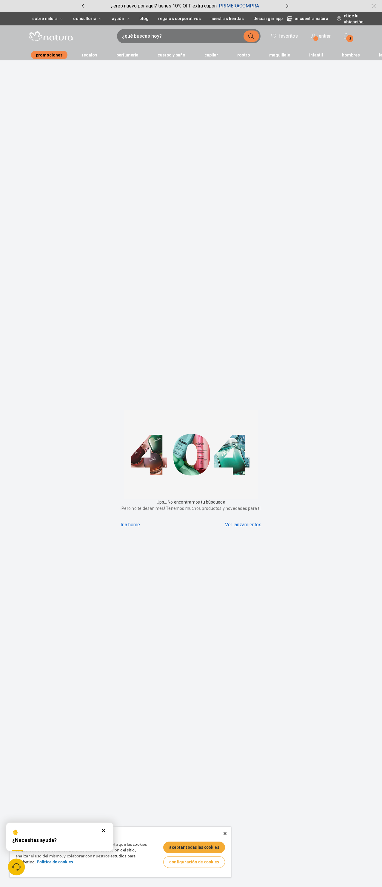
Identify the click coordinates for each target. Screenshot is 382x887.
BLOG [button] (143, 18)
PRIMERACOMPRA (239, 6)
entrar (323, 37)
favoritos (288, 36)
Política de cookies (55, 862)
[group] (185, 6)
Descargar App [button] (268, 18)
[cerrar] (373, 6)
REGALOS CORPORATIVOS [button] (179, 18)
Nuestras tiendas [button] (227, 18)
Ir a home (130, 524)
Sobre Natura (45, 18)
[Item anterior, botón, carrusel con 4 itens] (82, 6)
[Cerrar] (225, 833)
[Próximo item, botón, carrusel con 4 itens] (287, 6)
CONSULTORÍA (84, 18)
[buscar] (251, 36)
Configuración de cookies (194, 862)
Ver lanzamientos (243, 524)
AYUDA (118, 18)
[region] (120, 852)
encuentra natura (311, 18)
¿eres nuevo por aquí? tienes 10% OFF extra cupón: (164, 6)
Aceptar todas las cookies (194, 847)
